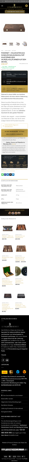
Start (2, 50)
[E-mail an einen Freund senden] (10, 174)
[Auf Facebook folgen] (3, 360)
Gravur (8, 171)
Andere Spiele (7, 50)
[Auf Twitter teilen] (8, 174)
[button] (2, 6)
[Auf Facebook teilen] (5, 174)
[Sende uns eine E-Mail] (7, 360)
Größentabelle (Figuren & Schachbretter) (11, 125)
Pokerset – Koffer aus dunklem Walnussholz (8, 236)
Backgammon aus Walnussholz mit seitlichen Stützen (20, 259)
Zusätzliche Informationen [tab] (9, 180)
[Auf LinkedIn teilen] (13, 174)
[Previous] (3, 27)
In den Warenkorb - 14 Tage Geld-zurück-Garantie (14, 133)
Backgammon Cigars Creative (7, 258)
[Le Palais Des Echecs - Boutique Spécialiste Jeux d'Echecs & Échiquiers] (14, 6)
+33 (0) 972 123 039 (22, 158)
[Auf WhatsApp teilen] (2, 174)
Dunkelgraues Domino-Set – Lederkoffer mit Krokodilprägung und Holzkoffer (7, 307)
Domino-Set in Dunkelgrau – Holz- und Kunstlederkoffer (20, 306)
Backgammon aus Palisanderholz (20, 236)
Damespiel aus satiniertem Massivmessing (19, 281)
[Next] (25, 27)
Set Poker (14, 50)
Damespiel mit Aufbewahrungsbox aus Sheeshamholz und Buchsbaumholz (7, 282)
